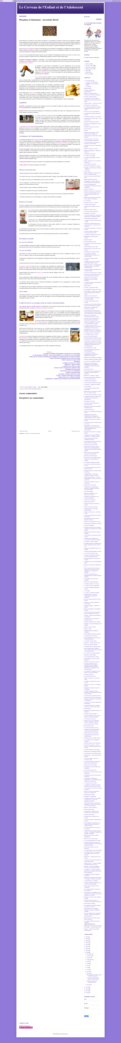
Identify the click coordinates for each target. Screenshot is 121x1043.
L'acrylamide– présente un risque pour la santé (69, 374)
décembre (89, 954)
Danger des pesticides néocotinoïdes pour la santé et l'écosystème (65, 358)
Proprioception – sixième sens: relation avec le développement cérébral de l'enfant (92, 292)
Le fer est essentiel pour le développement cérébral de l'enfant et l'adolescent (92, 186)
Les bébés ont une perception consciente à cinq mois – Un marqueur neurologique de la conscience (92, 326)
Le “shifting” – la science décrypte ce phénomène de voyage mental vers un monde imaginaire (92, 871)
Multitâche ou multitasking (90, 796)
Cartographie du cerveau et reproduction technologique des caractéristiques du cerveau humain (92, 416)
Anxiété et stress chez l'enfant (91, 444)
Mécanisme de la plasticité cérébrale (92, 751)
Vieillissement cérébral (89, 501)
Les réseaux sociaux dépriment (91, 211)
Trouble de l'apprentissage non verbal (92, 551)
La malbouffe (88, 86)
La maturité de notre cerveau (90, 635)
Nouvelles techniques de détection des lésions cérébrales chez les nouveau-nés (92, 545)
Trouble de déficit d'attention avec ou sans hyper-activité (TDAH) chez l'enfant (92, 194)
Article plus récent (23, 431)
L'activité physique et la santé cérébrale (93, 850)
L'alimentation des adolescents (91, 218)
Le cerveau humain (90, 80)
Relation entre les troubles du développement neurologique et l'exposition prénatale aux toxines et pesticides (54, 356)
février (88, 973)
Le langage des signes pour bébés (92, 462)
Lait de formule (87, 386)
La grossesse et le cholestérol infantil (92, 753)
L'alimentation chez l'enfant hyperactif (92, 339)
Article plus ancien (76, 431)
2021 (87, 946)
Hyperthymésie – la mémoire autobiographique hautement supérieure (90, 596)
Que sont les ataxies (88, 674)
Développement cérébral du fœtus (91, 251)
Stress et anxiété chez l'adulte (91, 506)
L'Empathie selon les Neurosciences (92, 646)
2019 (87, 950)
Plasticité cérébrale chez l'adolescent (92, 743)
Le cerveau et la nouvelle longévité (92, 653)
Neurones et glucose (88, 189)
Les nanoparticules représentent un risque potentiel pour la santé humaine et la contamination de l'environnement (92, 312)
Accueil (49, 431)
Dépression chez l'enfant (89, 213)
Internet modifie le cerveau (90, 241)
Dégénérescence (89, 68)
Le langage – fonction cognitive (91, 541)
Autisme (86, 130)
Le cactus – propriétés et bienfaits (91, 592)
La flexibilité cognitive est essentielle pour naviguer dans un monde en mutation (92, 853)
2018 (87, 952)
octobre (89, 957)
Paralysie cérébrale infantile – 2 (91, 713)
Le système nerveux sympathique (91, 585)
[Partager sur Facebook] (45, 387)
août (88, 961)
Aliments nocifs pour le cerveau (91, 148)
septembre (89, 959)
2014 (87, 992)
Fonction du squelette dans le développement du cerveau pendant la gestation (92, 575)
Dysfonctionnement (90, 67)
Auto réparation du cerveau (90, 347)
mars (88, 971)
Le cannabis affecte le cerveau (91, 334)
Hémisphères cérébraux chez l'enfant (92, 116)
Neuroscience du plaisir (89, 794)
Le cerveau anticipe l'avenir (90, 770)
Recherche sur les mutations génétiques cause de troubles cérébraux (90, 279)
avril (88, 969)
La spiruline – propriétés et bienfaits (92, 384)
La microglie (87, 590)
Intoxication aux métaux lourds (72, 369)
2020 (87, 948)
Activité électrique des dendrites (91, 732)
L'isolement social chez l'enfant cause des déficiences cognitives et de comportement (92, 398)
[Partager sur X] (44, 387)
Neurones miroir (87, 628)
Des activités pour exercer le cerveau (92, 289)
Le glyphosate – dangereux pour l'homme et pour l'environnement (62, 378)
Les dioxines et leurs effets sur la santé (71, 366)
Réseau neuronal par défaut (90, 764)
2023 (87, 942)
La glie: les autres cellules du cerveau (92, 382)
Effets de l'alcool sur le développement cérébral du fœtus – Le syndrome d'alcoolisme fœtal (92, 266)
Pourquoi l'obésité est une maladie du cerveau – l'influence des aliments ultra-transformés (92, 915)
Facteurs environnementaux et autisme (93, 272)
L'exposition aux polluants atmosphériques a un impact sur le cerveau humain (61, 353)
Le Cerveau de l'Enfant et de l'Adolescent (51, 7)
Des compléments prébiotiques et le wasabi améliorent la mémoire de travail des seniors (92, 824)
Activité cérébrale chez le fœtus (91, 246)
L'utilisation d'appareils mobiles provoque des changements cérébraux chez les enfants (92, 692)
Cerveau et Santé (27, 388)
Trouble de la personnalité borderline (92, 695)
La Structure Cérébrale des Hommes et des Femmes (93, 978)
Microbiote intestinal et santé (90, 455)
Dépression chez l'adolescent (90, 295)
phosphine (34, 388)
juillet (88, 963)
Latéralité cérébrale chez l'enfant (91, 121)
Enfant (87, 70)
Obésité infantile (87, 88)
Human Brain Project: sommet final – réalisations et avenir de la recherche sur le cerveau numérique (92, 804)
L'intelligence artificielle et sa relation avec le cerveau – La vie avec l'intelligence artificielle (92, 800)
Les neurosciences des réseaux (91, 724)
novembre (89, 955)
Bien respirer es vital (88, 725)
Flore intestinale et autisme (90, 164)
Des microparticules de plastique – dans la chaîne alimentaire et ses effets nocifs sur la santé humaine (56, 355)
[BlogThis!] (42, 387)
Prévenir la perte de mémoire (90, 644)
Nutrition (87, 72)
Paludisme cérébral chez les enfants (92, 621)
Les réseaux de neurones (90, 718)
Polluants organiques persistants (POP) (71, 359)
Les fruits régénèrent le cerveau (91, 727)
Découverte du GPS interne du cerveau (93, 523)
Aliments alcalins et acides (90, 626)
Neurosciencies (87, 708)
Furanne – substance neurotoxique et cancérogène (68, 375)
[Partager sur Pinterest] (46, 387)
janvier (88, 984)
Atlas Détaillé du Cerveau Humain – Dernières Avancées (94, 975)
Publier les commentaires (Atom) (32, 433)
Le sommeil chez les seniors (90, 782)
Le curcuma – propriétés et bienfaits (92, 361)
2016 (87, 988)
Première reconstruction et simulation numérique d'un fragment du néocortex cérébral (93, 529)
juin (88, 965)
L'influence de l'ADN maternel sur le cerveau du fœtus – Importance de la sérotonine (92, 225)
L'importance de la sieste (89, 204)
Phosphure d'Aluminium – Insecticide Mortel (92, 981)
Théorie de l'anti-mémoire (90, 499)
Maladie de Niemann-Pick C (90, 209)
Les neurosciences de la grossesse (92, 749)
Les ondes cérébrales (89, 525)
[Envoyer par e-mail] (41, 387)
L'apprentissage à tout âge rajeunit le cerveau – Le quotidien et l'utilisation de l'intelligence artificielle (93, 832)
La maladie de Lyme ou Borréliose (91, 332)
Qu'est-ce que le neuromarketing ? (92, 111)
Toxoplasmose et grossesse (90, 380)
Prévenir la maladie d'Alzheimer (91, 581)
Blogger (66, 1033)
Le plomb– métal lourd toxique (72, 372)
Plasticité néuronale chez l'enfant (91, 126)
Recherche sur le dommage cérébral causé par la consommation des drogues (92, 459)
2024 (87, 940)
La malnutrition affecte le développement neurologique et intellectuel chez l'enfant (91, 354)
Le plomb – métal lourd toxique (91, 287)
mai (88, 967)
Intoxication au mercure (89, 401)
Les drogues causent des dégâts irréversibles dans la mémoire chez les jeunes (92, 100)
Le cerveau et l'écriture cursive (91, 553)
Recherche (38, 388)
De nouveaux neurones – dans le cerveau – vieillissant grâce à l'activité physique (92, 746)
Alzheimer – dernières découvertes (92, 642)
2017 (87, 987)
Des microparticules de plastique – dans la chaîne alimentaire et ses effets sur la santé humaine (93, 650)
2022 (87, 944)
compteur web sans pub (24, 1025)
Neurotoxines (77, 361)
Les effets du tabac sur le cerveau (91, 583)
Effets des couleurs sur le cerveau (91, 661)
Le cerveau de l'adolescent (91, 82)
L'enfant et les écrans (89, 409)
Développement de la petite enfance (92, 737)
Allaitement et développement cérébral (92, 357)
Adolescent (88, 63)
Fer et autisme (87, 200)
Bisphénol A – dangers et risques (72, 364)
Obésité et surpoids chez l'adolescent (92, 191)
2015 (87, 990)
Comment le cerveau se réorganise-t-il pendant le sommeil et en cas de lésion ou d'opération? (93, 699)
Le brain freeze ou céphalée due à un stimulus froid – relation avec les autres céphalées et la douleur (93, 894)
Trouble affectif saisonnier (90, 676)
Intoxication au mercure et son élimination (70, 370)
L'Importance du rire (88, 369)
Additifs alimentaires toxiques (90, 179)
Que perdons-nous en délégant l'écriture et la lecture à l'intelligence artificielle (92, 910)
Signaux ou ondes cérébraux (90, 807)
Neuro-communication (89, 809)
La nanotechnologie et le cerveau (91, 656)
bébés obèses (87, 285)
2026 (87, 937)
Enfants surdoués (88, 239)
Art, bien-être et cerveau (89, 903)
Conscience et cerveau (89, 814)
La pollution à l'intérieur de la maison (71, 363)
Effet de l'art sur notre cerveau (91, 838)
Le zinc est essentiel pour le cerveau (92, 840)
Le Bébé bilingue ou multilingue (91, 880)
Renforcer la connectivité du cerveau (92, 521)
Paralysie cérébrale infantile (90, 96)
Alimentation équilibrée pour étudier (92, 165)
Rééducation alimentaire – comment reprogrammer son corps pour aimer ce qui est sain (93, 478)
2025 (87, 938)
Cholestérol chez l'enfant (89, 153)
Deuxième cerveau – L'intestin (91, 202)
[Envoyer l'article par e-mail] (39, 387)
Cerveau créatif (87, 128)
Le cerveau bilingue (88, 491)
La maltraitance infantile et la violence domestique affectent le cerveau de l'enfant (92, 108)
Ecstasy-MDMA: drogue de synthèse (92, 634)
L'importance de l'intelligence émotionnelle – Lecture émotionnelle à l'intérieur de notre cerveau (92, 780)
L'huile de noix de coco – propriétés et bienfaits (69, 377)
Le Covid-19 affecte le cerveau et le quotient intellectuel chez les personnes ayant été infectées (93, 844)
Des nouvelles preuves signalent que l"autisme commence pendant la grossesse (92, 372)
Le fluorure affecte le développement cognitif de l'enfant (67, 367)
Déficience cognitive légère (90, 654)
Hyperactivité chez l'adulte (90, 485)
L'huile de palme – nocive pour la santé (93, 103)
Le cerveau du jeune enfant (90, 640)
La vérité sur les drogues (89, 155)
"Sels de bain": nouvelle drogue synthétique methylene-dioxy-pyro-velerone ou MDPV (92, 488)
